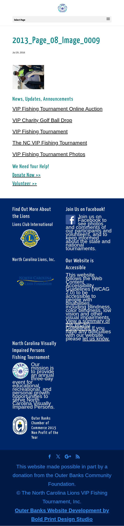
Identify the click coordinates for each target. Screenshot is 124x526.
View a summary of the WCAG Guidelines (88, 324)
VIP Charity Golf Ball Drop (42, 120)
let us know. (96, 338)
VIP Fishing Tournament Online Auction (57, 109)
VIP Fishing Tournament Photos (48, 154)
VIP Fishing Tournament (40, 131)
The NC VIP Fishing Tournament (49, 143)
